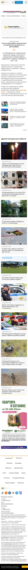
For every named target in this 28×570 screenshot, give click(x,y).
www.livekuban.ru (5, 537)
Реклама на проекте (7, 497)
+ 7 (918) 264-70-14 (5, 500)
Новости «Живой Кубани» (13, 15)
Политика (9, 463)
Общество (24, 15)
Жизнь (5, 144)
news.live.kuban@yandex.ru (7, 513)
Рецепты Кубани (10, 483)
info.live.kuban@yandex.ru (7, 503)
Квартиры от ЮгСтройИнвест (19, 2)
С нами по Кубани (14, 473)
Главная (3, 15)
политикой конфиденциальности (18, 560)
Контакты (19, 458)
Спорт (4, 473)
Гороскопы (21, 483)
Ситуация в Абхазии (18, 478)
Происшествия (7, 229)
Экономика (18, 463)
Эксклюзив (8, 458)
